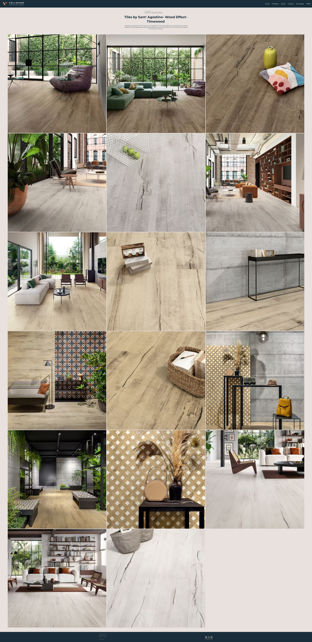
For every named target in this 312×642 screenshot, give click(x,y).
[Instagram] (211, 637)
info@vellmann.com (104, 633)
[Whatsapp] (206, 637)
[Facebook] (209, 637)
